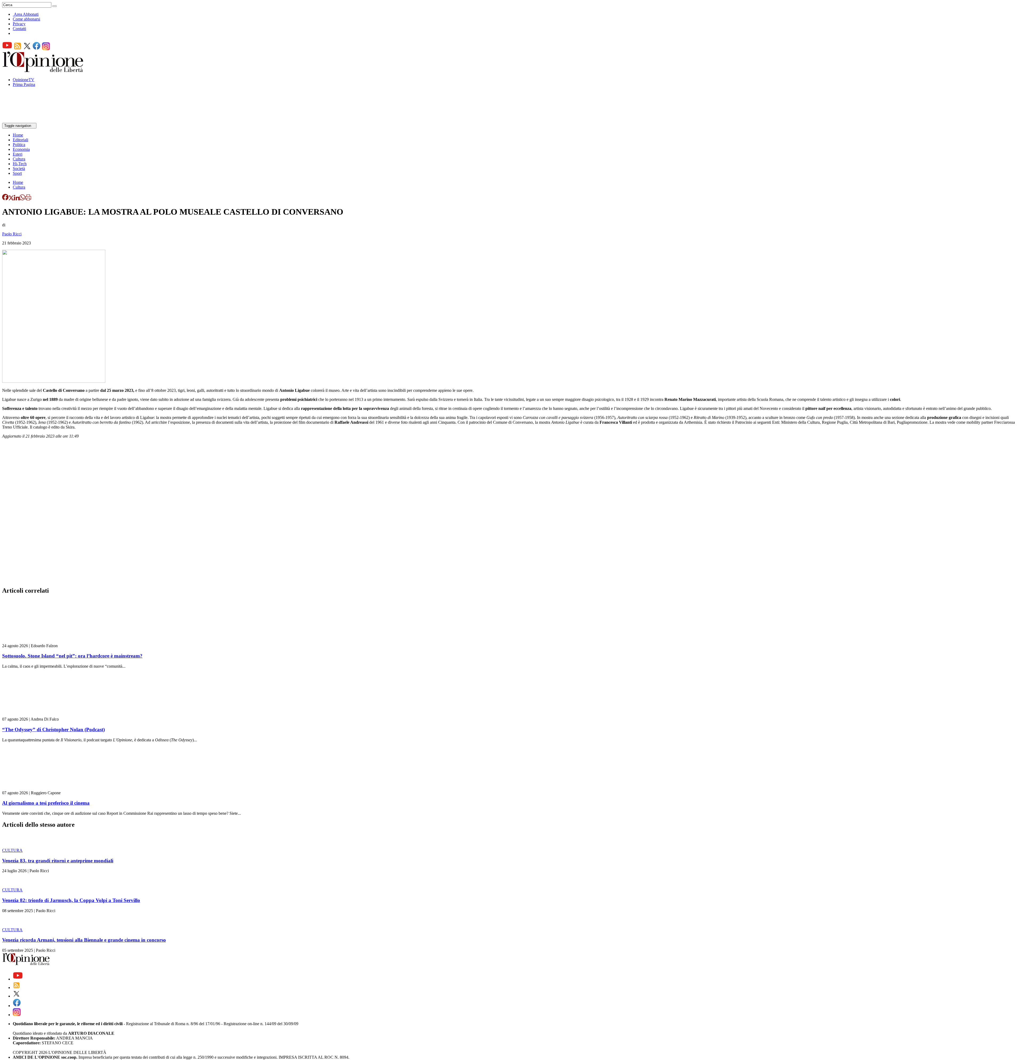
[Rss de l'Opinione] (17, 49)
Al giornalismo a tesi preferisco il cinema (46, 803)
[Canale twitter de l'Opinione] (27, 49)
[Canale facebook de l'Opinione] (36, 49)
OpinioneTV (23, 79)
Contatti (19, 28)
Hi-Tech (20, 163)
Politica (19, 144)
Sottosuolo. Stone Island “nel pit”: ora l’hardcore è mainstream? (72, 656)
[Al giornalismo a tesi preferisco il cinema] (34, 788)
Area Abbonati (26, 14)
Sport (17, 173)
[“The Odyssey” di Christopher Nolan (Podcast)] (34, 714)
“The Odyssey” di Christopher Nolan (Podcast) (53, 729)
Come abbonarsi (26, 19)
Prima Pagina (24, 84)
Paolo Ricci (12, 234)
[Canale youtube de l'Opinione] (7, 49)
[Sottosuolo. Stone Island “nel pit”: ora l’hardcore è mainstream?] (34, 641)
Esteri (17, 154)
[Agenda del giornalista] (25, 120)
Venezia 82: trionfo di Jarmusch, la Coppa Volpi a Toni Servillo (71, 900)
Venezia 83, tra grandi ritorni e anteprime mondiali (57, 860)
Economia (21, 149)
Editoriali (20, 140)
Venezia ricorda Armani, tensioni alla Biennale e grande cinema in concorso (84, 940)
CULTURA (12, 850)
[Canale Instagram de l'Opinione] (46, 49)
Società (19, 168)
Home (18, 135)
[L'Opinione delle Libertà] (43, 70)
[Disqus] (510, 514)
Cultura (19, 159)
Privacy (19, 24)
